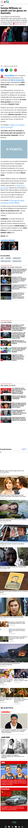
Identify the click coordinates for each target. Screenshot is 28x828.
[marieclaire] (14, 737)
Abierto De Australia (5, 261)
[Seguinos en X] (12, 827)
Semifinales (8, 258)
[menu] (2, 1)
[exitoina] (14, 712)
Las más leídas (6, 322)
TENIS (2, 5)
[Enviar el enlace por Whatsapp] (11, 70)
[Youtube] (16, 827)
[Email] (15, 70)
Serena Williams (16, 258)
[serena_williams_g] (5, 246)
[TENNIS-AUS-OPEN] (13, 246)
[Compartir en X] (6, 70)
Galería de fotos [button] (20, 24)
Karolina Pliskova (17, 261)
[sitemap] (22, 827)
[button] (25, 29)
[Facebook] (9, 827)
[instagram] (5, 827)
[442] (14, 822)
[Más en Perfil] (9, 708)
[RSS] (19, 827)
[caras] (14, 763)
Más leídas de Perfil (8, 385)
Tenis (2, 258)
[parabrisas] (14, 789)
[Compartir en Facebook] (2, 70)
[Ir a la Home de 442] (6, 2)
